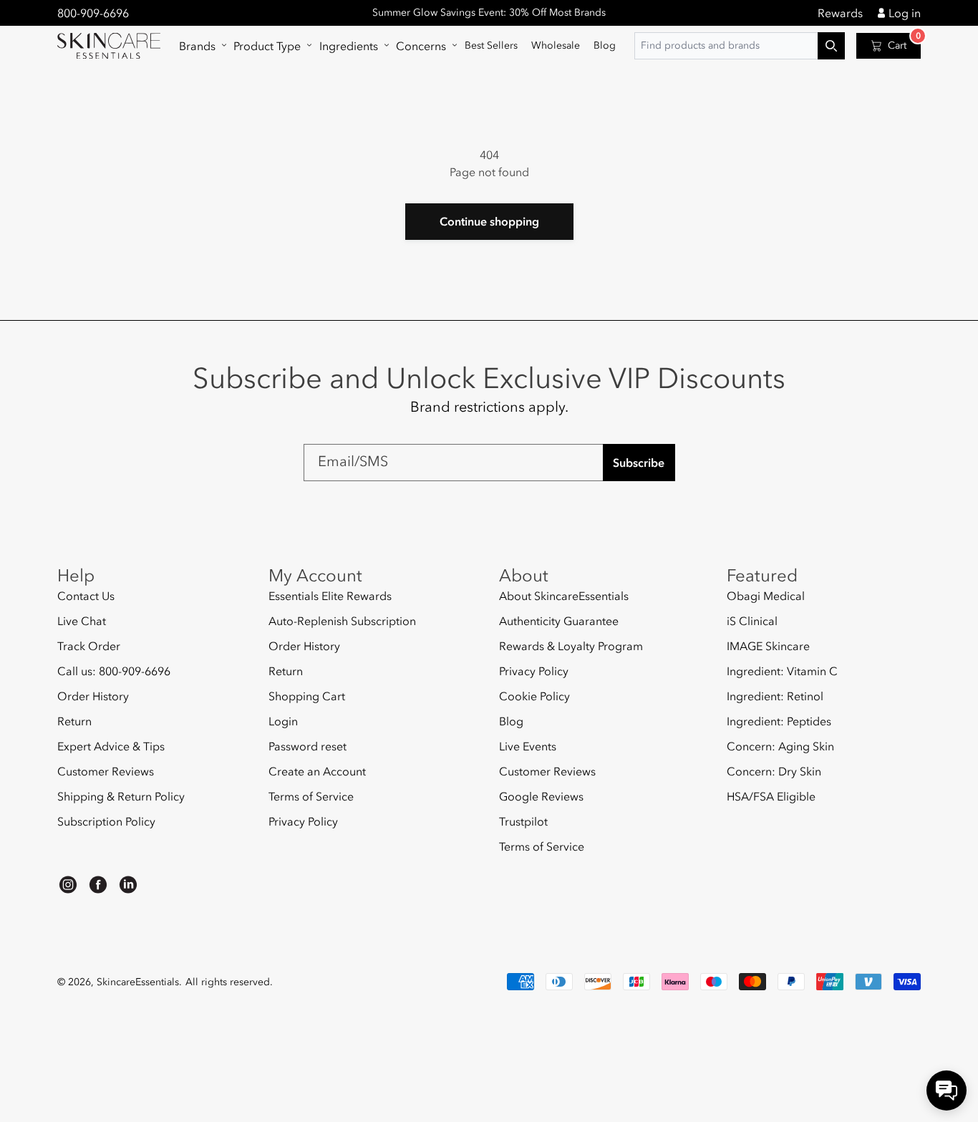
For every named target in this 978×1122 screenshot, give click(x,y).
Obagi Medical (766, 596)
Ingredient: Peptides (779, 721)
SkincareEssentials (138, 982)
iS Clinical (752, 621)
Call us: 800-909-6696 (113, 671)
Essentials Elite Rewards (330, 596)
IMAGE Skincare (768, 646)
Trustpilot (523, 821)
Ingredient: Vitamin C (782, 671)
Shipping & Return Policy (121, 796)
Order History (93, 696)
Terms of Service (311, 796)
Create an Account (317, 771)
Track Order (88, 646)
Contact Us (86, 596)
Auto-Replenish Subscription (342, 621)
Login (283, 721)
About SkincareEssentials (564, 596)
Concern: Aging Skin (780, 746)
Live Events (527, 746)
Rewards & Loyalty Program (571, 646)
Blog (511, 721)
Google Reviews (541, 796)
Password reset (307, 746)
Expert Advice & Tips (111, 746)
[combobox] (739, 45)
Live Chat (81, 621)
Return (74, 721)
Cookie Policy (534, 696)
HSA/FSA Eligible (771, 796)
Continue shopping (489, 221)
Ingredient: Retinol (775, 696)
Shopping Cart (306, 696)
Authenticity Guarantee (559, 621)
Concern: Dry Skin (774, 771)
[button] (199, 46)
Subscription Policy (106, 821)
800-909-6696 (93, 13)
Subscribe (638, 462)
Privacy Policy (303, 821)
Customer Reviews (105, 771)
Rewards (840, 13)
